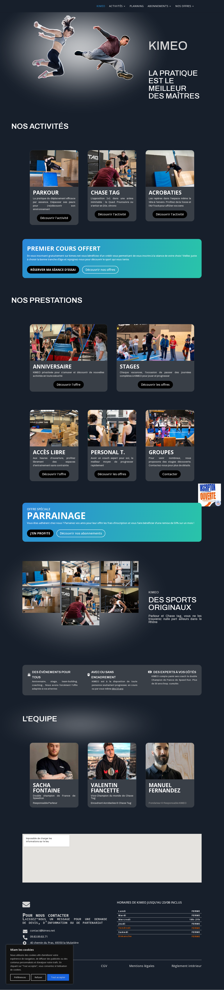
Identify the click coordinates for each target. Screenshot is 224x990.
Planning (137, 6)
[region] (39, 964)
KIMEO (101, 6)
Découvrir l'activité (54, 218)
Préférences (20, 977)
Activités (116, 6)
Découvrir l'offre (68, 385)
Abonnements (158, 6)
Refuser (38, 977)
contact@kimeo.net (42, 930)
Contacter (169, 474)
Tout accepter (58, 977)
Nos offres (183, 6)
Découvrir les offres (155, 385)
